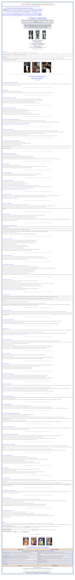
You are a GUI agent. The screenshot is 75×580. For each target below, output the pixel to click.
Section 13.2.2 (39, 10)
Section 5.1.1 (47, 572)
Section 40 (36, 11)
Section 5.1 (43, 572)
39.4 (41, 14)
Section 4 (39, 13)
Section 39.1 (38, 14)
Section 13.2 (40, 9)
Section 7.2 (39, 15)
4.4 (41, 13)
